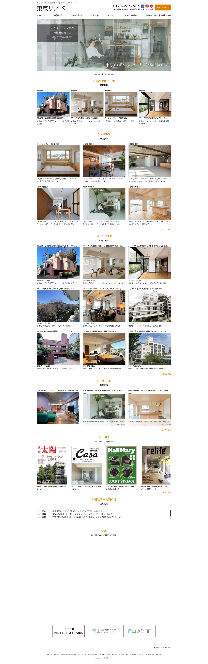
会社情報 (158, 654)
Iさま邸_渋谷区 (88, 144)
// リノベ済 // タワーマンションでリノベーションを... (103, 289)
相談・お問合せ (162, 7)
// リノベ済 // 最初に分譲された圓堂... (85, 118)
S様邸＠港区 (133, 144)
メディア (111, 15)
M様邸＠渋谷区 (88, 187)
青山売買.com (150, 654)
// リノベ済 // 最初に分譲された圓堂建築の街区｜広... (103, 246)
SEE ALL (167, 229)
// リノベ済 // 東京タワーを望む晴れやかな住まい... (56, 289)
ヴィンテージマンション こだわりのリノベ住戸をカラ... (58, 391)
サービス (41, 15)
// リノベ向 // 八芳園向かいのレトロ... (153, 118)
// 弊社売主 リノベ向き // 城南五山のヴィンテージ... (147, 331)
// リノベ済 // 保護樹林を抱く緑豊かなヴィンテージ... (103, 331)
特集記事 (94, 15)
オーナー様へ (130, 15)
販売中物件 (76, 15)
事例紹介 (58, 15)
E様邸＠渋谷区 (134, 187)
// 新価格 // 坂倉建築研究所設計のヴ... (51, 118)
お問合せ (121, 654)
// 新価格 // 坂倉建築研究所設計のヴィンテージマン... (57, 246)
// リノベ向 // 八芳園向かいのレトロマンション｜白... (148, 246)
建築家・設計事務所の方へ (158, 15)
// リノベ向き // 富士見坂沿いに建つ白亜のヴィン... (147, 289)
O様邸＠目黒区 (42, 187)
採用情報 (114, 654)
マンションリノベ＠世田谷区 (116, 118)
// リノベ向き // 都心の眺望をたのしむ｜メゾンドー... (57, 331)
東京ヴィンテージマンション (135, 654)
